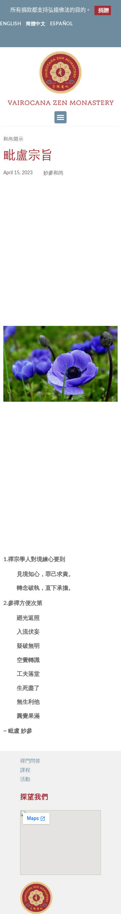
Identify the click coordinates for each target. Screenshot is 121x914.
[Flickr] (67, 39)
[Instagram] (53, 39)
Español (61, 24)
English (11, 24)
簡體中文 (36, 24)
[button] (60, 117)
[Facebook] (40, 39)
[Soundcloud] (80, 39)
